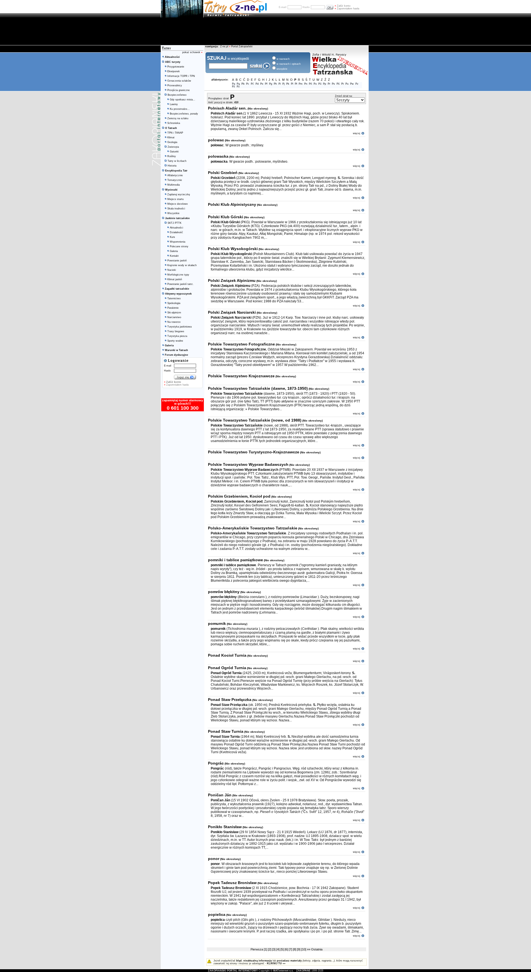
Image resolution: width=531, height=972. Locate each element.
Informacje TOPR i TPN (181, 76)
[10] (304, 949)
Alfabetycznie (175, 175)
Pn (305, 83)
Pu (346, 83)
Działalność (176, 232)
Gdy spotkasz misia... (182, 99)
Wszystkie (173, 213)
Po (315, 83)
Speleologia (173, 303)
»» (308, 949)
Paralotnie (173, 307)
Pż (238, 86)
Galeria (174, 251)
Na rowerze (174, 322)
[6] (287, 949)
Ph (275, 83)
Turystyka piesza (177, 336)
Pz (356, 83)
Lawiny (174, 104)
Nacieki (171, 270)
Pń (310, 83)
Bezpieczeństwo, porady (184, 113)
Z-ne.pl (224, 46)
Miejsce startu (175, 199)
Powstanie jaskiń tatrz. (180, 284)
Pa (233, 83)
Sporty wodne (175, 340)
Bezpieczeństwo (177, 94)
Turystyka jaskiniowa (179, 326)
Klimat (171, 137)
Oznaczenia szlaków (179, 80)
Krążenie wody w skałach (182, 265)
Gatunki (174, 151)
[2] (270, 949)
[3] (274, 949)
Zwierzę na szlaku (177, 118)
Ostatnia (316, 949)
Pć (252, 83)
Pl (292, 83)
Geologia (172, 142)
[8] (295, 949)
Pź (233, 86)
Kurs (172, 237)
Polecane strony (179, 246)
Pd (257, 83)
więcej (356, 133)
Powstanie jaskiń (177, 260)
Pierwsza (257, 949)
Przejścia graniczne (178, 90)
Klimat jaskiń (174, 279)
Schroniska (173, 123)
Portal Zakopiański (242, 46)
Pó (319, 83)
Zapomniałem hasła (347, 8)
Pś (338, 83)
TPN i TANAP (175, 132)
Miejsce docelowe (177, 203)
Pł (296, 83)
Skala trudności (176, 208)
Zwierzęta (173, 146)
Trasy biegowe (175, 331)
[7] (291, 949)
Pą (238, 83)
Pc (247, 83)
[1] (266, 949)
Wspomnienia (177, 241)
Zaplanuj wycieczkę (178, 194)
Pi (279, 83)
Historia (172, 165)
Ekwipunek (173, 71)
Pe (261, 83)
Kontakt (174, 255)
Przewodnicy (174, 85)
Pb (242, 83)
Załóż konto (342, 5)
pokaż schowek (192, 52)
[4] (278, 949)
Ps (333, 83)
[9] (299, 949)
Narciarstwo (174, 317)
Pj (283, 83)
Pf (266, 83)
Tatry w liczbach (177, 161)
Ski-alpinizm (174, 312)
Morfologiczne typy (178, 274)
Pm (301, 83)
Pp (324, 83)
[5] (282, 949)
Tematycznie (174, 180)
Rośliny (171, 156)
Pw (352, 83)
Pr (329, 83)
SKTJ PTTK (174, 223)
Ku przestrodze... (180, 109)
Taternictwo (174, 298)
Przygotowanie (175, 66)
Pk (287, 83)
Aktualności (176, 227)
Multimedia (173, 184)
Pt (342, 83)
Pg (270, 83)
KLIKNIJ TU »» (276, 963)
